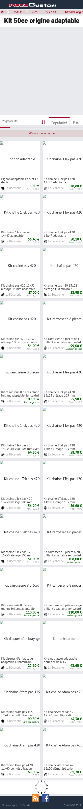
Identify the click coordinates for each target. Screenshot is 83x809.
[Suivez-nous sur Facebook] (46, 798)
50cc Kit (51, 12)
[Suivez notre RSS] (37, 798)
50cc (34, 12)
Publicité (26, 805)
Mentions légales (10, 805)
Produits (17, 12)
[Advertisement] (41, 71)
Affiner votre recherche (41, 133)
